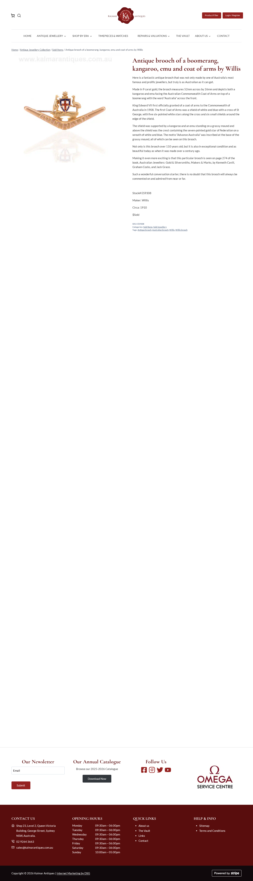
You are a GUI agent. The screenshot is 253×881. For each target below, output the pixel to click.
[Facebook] (144, 770)
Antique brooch (145, 230)
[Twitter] (160, 770)
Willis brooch (181, 230)
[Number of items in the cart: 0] (13, 15)
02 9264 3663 (25, 841)
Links (142, 835)
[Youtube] (168, 770)
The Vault (183, 35)
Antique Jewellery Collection (35, 49)
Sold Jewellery (160, 227)
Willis (172, 230)
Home (27, 35)
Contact (223, 35)
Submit (21, 785)
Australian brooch (160, 230)
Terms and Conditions (212, 830)
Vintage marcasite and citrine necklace (126, 722)
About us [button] (201, 35)
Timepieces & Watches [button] (113, 35)
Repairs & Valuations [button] (152, 35)
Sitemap (204, 825)
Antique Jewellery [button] (50, 35)
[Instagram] (152, 770)
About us (144, 825)
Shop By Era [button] (80, 35)
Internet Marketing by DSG (73, 873)
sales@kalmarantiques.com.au (34, 847)
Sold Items (57, 49)
